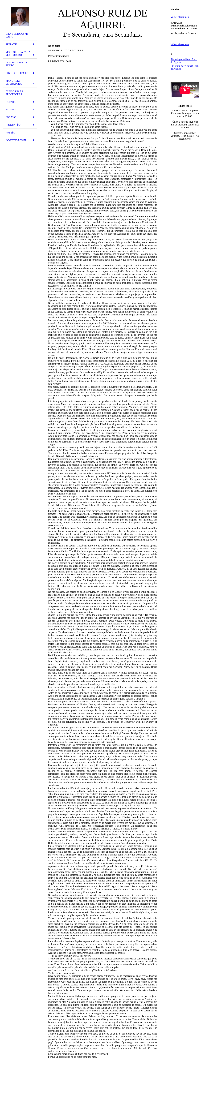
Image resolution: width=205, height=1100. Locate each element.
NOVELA (11, 109)
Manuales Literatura (14, 82)
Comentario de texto (16, 64)
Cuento (11, 102)
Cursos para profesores (14, 93)
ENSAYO (11, 117)
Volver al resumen (180, 17)
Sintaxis (11, 44)
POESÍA (10, 132)
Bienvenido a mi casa (17, 35)
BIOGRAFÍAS (13, 125)
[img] (20, 16)
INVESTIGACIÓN (16, 140)
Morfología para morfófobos (18, 53)
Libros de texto (17, 73)
